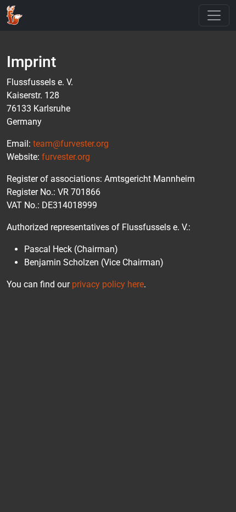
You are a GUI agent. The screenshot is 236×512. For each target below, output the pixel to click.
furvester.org (66, 157)
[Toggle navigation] (214, 15)
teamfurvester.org (71, 143)
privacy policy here (108, 284)
